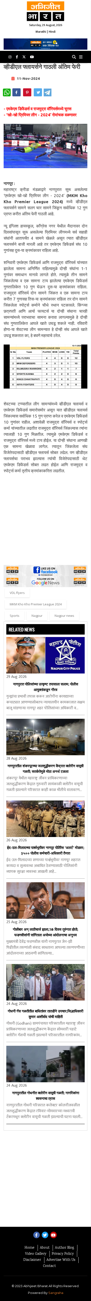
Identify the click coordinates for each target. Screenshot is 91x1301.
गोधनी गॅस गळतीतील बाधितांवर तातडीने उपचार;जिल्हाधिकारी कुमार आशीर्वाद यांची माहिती (45, 1014)
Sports (14, 615)
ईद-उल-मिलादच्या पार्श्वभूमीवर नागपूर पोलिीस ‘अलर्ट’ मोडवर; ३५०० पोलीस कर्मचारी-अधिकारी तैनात (45, 850)
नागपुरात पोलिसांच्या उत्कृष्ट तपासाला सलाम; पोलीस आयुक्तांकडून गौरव (45, 687)
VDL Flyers (17, 593)
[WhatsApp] (7, 92)
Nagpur (37, 615)
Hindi (52, 31)
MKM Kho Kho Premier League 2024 (36, 604)
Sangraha (55, 1293)
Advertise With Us (60, 1260)
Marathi (41, 31)
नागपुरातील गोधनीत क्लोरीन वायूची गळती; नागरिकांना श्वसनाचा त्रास (45, 1096)
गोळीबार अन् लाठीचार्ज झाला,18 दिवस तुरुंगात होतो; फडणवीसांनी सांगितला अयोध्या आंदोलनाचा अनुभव (45, 932)
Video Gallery (35, 1254)
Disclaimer (32, 1260)
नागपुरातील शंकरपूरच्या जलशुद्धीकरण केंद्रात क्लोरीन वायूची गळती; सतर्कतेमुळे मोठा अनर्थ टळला (45, 769)
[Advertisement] (45, 519)
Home (29, 1248)
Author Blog (64, 1248)
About (45, 1248)
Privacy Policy (63, 1254)
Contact (49, 1266)
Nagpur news (64, 615)
